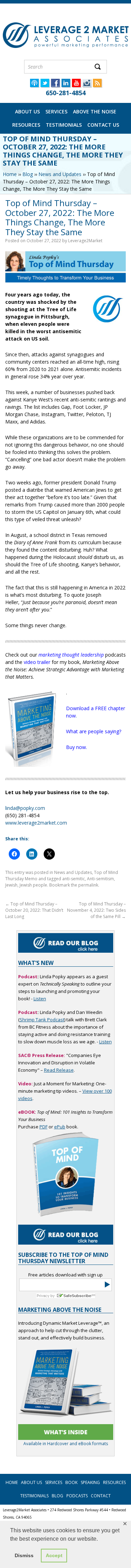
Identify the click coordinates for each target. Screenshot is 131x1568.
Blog (27, 174)
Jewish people (33, 885)
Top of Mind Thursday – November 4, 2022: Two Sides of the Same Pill (96, 910)
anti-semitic (73, 879)
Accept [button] (54, 1555)
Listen (40, 998)
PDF (43, 1127)
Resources (26, 124)
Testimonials (64, 124)
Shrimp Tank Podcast (42, 1019)
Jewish (11, 885)
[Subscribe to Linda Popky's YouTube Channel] (76, 85)
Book (71, 1482)
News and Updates (59, 174)
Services (56, 111)
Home (10, 174)
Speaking (90, 1482)
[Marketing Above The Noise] (65, 1432)
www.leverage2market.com (36, 822)
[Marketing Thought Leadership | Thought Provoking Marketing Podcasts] (34, 85)
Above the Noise (94, 111)
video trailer (37, 662)
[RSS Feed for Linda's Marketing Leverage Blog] (97, 85)
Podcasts (77, 1496)
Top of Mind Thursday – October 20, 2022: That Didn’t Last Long (34, 910)
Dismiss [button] (24, 1555)
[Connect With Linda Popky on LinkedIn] (65, 85)
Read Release (59, 1070)
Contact (101, 1496)
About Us (27, 111)
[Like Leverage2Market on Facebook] (55, 85)
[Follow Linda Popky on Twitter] (44, 85)
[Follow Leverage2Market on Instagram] (86, 85)
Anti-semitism (100, 879)
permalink (88, 885)
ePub (59, 1127)
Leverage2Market (85, 241)
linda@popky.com (25, 808)
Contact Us (103, 124)
